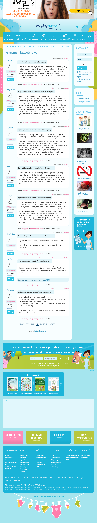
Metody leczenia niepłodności (85, 456)
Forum (70, 478)
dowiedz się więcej (84, 246)
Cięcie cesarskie (39, 460)
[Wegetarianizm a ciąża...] (84, 137)
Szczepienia (8, 460)
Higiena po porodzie (56, 462)
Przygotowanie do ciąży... (84, 178)
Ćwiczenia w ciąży (24, 464)
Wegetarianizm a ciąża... (83, 145)
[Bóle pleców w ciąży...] (84, 204)
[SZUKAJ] (88, 37)
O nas (13, 478)
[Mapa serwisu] (83, 26)
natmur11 (44, 331)
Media (19, 478)
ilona (40, 331)
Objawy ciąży (23, 467)
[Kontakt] (90, 26)
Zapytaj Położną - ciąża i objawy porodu (48, 27)
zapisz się (63, 359)
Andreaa (10, 290)
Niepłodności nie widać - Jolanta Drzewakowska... (84, 129)
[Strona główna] (7, 26)
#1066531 (66, 126)
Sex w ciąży (23, 471)
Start (7, 478)
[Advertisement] (80, 384)
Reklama (26, 478)
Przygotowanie (8, 457)
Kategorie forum (84, 102)
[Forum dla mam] (20, 26)
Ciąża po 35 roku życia (10, 466)
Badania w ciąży (24, 455)
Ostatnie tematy (84, 99)
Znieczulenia (39, 462)
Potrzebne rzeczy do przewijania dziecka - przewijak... (83, 194)
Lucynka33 (10, 89)
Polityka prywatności (13, 480)
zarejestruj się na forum (36, 84)
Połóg (52, 455)
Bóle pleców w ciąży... (83, 211)
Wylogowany (11, 71)
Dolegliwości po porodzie (57, 460)
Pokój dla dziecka (24, 462)
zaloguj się (25, 84)
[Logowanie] (77, 26)
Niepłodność (8, 468)
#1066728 (66, 289)
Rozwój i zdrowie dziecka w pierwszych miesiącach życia (72, 457)
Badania (7, 455)
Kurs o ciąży (79, 478)
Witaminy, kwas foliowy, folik (11, 463)
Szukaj (52, 478)
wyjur (10, 60)
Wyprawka (23, 460)
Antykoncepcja (54, 467)
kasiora (36, 331)
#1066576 (66, 194)
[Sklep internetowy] (13, 26)
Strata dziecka (54, 464)
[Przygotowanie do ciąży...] (84, 171)
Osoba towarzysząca (41, 457)
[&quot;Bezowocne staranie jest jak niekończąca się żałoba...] (84, 152)
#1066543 (66, 164)
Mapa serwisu (62, 478)
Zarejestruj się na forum (83, 80)
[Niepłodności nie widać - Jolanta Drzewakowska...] (84, 121)
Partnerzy (34, 478)
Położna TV (44, 478)
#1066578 (66, 232)
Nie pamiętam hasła (85, 72)
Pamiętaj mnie (83, 64)
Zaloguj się (81, 68)
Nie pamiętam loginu (82, 75)
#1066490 (66, 58)
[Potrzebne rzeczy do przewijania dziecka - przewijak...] (84, 186)
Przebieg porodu (40, 455)
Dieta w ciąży (23, 457)
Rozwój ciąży (23, 469)
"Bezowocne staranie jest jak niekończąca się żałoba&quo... (84, 161)
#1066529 (66, 88)
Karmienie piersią (55, 457)
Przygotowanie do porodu (40, 465)
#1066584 (66, 257)
